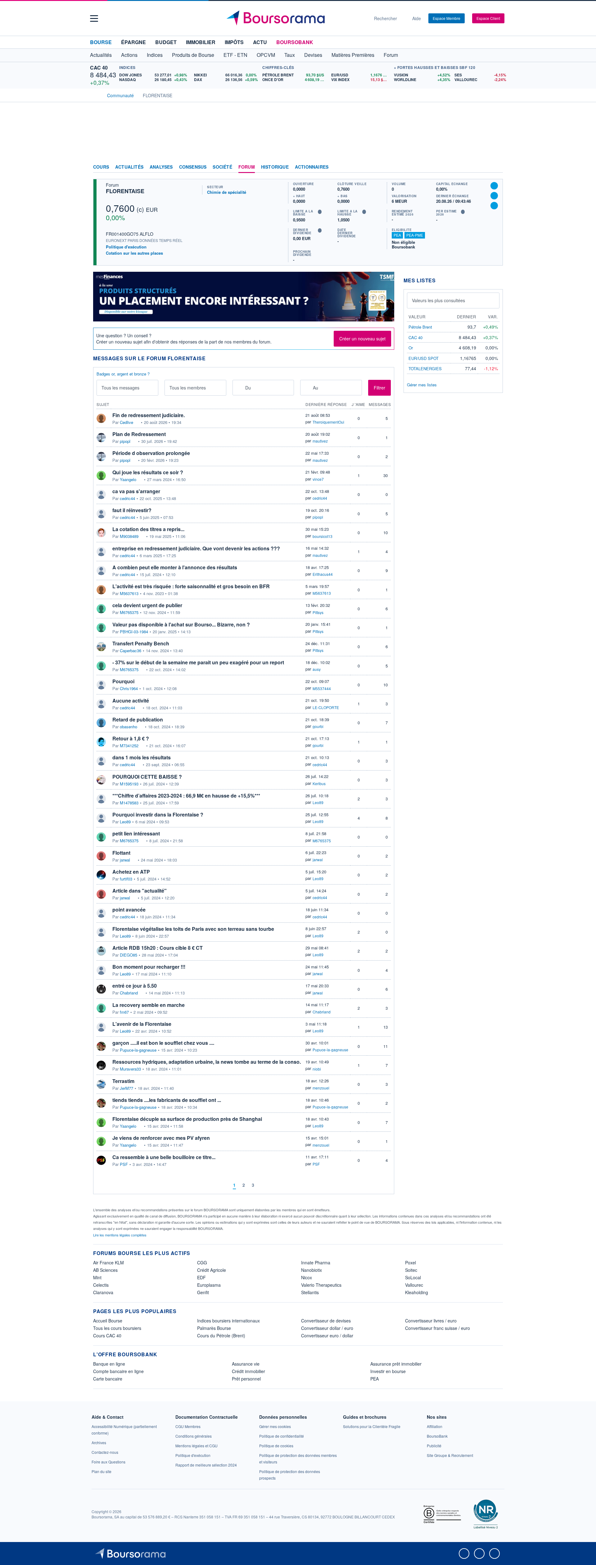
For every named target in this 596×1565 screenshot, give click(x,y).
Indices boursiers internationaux (228, 1320)
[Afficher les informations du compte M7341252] (101, 742)
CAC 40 (99, 67)
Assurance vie (246, 1364)
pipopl (125, 441)
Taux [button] (289, 54)
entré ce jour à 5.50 (134, 985)
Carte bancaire (107, 1379)
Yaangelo (128, 479)
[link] (99, 1442)
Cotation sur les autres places (134, 253)
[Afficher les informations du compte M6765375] (101, 608)
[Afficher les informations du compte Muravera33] (101, 1065)
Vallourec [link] (414, 1285)
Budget (166, 42)
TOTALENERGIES (425, 368)
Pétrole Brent (420, 327)
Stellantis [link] (310, 1292)
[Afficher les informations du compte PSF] (101, 1160)
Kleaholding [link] (416, 1292)
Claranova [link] (103, 1292)
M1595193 (129, 783)
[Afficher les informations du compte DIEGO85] (101, 951)
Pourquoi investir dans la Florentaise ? (157, 814)
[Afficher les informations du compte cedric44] (101, 494)
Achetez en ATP (131, 871)
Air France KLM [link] (108, 1262)
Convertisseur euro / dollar (327, 1335)
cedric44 (127, 498)
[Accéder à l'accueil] (95, 95)
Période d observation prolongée (151, 453)
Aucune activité (130, 700)
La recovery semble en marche (148, 1004)
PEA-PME (414, 235)
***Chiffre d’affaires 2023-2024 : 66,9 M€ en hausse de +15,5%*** (186, 795)
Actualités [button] (101, 54)
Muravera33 (130, 1069)
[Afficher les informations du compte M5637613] (101, 589)
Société (222, 167)
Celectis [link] (101, 1285)
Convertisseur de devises (326, 1320)
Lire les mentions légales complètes (120, 1234)
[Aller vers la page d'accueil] (295, 18)
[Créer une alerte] (494, 186)
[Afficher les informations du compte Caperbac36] (101, 646)
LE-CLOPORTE (326, 707)
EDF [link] (201, 1277)
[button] (94, 18)
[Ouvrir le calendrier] (239, 387)
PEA (397, 235)
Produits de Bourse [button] (193, 54)
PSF (124, 1164)
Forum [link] (246, 167)
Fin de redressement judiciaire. (148, 415)
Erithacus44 (323, 574)
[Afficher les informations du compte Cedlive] (101, 418)
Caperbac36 (130, 650)
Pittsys (318, 612)
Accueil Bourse (107, 1320)
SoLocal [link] (413, 1277)
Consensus (193, 167)
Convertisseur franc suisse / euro (437, 1328)
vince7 (318, 479)
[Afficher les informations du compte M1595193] (101, 780)
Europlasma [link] (209, 1285)
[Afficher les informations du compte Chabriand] (101, 989)
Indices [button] (155, 54)
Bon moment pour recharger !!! (148, 966)
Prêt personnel (246, 1379)
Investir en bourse (388, 1371)
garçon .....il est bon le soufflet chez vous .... (163, 1042)
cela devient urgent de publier (147, 605)
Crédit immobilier (248, 1371)
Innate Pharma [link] (315, 1262)
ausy (317, 669)
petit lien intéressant (136, 833)
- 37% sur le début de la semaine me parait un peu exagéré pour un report (198, 662)
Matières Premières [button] (353, 54)
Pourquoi (123, 681)
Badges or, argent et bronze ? (123, 373)
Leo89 (318, 802)
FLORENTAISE (125, 191)
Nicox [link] (306, 1277)
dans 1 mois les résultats (141, 757)
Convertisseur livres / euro (431, 1320)
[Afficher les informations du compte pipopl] (101, 437)
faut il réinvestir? (131, 510)
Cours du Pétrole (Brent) (221, 1335)
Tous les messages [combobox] (120, 387)
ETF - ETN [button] (235, 54)
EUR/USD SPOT (424, 358)
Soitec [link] (411, 1270)
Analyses (161, 167)
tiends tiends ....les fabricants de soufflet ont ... (166, 1099)
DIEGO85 (128, 955)
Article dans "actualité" (139, 890)
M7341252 (129, 745)
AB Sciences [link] (105, 1270)
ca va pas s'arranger (136, 491)
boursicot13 (322, 536)
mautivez (320, 441)
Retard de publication (137, 719)
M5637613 (129, 593)
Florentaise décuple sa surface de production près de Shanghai (187, 1118)
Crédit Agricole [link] (211, 1270)
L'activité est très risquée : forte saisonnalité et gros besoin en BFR (191, 586)
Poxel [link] (410, 1262)
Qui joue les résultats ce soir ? (147, 472)
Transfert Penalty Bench (140, 643)
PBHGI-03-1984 (134, 631)
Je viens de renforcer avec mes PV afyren (161, 1137)
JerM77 (126, 1088)
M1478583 (129, 802)
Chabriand (129, 992)
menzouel (321, 1087)
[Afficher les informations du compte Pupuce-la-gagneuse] (101, 1046)
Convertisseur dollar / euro (327, 1328)
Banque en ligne (109, 1364)
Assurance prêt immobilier (396, 1364)
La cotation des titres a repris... (148, 529)
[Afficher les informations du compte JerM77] (101, 1084)
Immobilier (200, 42)
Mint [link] (97, 1277)
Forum (391, 54)
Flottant (121, 852)
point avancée (129, 909)
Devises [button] (313, 54)
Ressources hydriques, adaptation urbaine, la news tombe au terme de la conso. (206, 1061)
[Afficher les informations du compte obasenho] (101, 722)
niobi (317, 1069)
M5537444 (322, 688)
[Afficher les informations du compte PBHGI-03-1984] (101, 627)
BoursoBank (294, 42)
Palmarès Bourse (214, 1328)
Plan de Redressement (139, 434)
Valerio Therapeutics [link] (321, 1285)
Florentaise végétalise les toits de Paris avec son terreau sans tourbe (193, 928)
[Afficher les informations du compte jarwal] (101, 856)
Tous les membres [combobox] (187, 387)
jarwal (125, 860)
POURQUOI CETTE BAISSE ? (147, 776)
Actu (260, 42)
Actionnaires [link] (311, 167)
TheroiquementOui (328, 422)
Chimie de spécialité (226, 192)
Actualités (129, 167)
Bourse (101, 42)
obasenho (128, 726)
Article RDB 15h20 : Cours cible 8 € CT (157, 947)
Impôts (234, 42)
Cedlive (126, 422)
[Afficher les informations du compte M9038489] (101, 532)
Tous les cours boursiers (117, 1328)
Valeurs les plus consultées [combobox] (438, 300)
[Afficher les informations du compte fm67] (101, 1008)
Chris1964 (129, 688)
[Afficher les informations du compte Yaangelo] (101, 475)
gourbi (318, 726)
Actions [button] (129, 54)
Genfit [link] (203, 1292)
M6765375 (129, 612)
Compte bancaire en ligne (118, 1371)
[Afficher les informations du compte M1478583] (101, 798)
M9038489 (129, 536)
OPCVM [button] (266, 54)
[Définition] (320, 212)
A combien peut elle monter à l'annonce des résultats (174, 567)
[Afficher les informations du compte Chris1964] (101, 684)
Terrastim (123, 1081)
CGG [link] (202, 1262)
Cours (101, 167)
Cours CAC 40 (107, 1335)
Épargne (133, 42)
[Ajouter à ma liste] (494, 206)
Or (411, 348)
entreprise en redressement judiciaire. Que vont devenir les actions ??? (196, 548)
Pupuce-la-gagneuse (138, 1050)
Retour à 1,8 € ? (130, 738)
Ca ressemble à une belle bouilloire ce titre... (163, 1157)
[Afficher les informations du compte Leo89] (101, 818)
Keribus (319, 783)
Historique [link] (275, 167)
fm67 (124, 1012)
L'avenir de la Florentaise (141, 1023)
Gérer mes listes (422, 385)
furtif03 (126, 878)
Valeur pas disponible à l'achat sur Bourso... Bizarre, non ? (181, 624)
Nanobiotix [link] (311, 1270)
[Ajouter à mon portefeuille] (494, 196)
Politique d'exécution (126, 247)
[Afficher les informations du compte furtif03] (101, 875)
